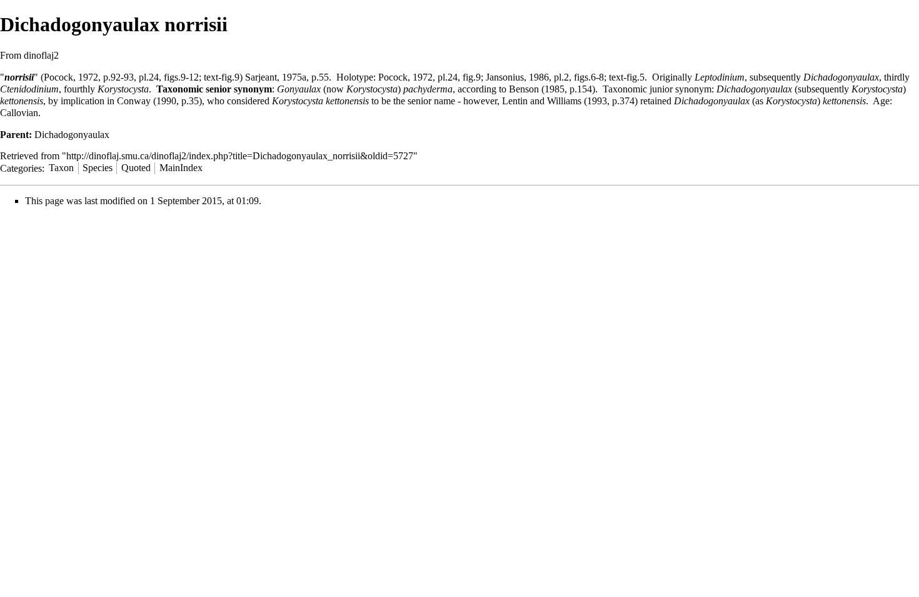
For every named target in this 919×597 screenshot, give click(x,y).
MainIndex (181, 167)
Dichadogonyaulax (841, 77)
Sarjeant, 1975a (275, 77)
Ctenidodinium (29, 89)
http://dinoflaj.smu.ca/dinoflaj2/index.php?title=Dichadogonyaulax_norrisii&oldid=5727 (239, 155)
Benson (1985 (537, 89)
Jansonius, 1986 (517, 77)
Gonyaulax (299, 89)
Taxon (61, 167)
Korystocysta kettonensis (320, 101)
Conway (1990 (146, 101)
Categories (21, 167)
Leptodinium (720, 77)
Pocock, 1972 (71, 77)
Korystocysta (123, 89)
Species (98, 167)
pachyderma (428, 89)
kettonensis (21, 101)
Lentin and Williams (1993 (554, 101)
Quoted (136, 167)
